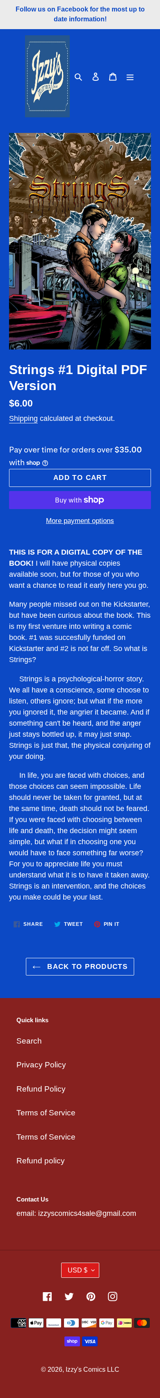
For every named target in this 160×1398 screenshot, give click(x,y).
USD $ (77, 1270)
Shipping (23, 418)
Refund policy (40, 1160)
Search (29, 1041)
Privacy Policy (41, 1064)
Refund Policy (41, 1089)
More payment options (80, 521)
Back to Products (86, 967)
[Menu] (130, 76)
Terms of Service (45, 1112)
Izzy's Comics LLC (92, 1369)
